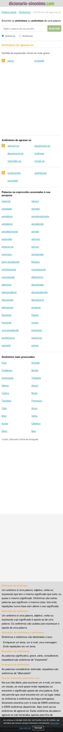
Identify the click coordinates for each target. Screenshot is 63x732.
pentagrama (8, 337)
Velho (34, 416)
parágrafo (36, 330)
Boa (33, 431)
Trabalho (36, 378)
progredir (39, 60)
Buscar (54, 28)
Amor (34, 408)
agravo (35, 246)
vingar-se (39, 161)
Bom (4, 416)
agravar (35, 239)
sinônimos (21, 20)
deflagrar (6, 284)
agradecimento (10, 231)
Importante (7, 378)
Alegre (5, 385)
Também (6, 400)
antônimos (37, 20)
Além (4, 431)
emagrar (36, 307)
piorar (11, 60)
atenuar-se (13, 145)
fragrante (6, 322)
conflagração (9, 269)
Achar (5, 423)
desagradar (37, 284)
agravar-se (7, 246)
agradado (7, 208)
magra (34, 322)
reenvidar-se (14, 161)
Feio (4, 362)
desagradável (9, 292)
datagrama (37, 277)
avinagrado (37, 254)
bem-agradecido (10, 262)
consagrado (8, 277)
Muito (34, 393)
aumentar (13, 180)
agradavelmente (40, 216)
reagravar (36, 337)
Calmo (5, 393)
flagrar (34, 315)
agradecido (37, 224)
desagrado (7, 299)
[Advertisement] (31, 101)
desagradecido (39, 292)
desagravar (37, 299)
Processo (36, 400)
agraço (35, 201)
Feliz (4, 408)
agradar (35, 208)
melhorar (39, 153)
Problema (7, 370)
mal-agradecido (10, 330)
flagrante (6, 315)
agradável (7, 216)
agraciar (6, 201)
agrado (35, 231)
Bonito (34, 370)
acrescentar (14, 173)
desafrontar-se (42, 145)
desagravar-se (15, 153)
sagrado (6, 345)
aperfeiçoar (40, 173)
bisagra (35, 262)
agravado (7, 239)
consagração (38, 269)
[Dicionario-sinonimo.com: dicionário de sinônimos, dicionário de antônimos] (31, 4)
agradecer (7, 224)
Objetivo (35, 423)
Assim (34, 385)
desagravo (7, 307)
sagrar (34, 345)
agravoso (7, 254)
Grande (35, 362)
